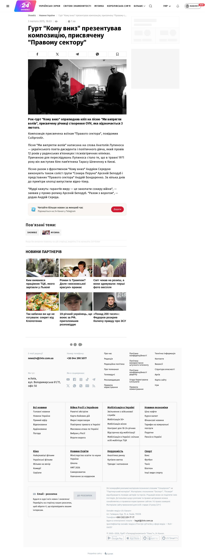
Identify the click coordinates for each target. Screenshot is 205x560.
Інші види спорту (154, 472)
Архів (157, 375)
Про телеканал (111, 369)
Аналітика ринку (116, 455)
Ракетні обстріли (79, 411)
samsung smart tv (169, 538)
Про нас (108, 354)
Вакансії (159, 364)
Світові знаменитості (77, 6)
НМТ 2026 (75, 467)
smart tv (151, 538)
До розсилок (84, 495)
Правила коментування (136, 388)
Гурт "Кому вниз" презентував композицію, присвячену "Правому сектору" (92, 16)
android (115, 538)
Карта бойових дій (80, 416)
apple (133, 538)
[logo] (25, 6)
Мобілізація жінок (117, 424)
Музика (99, 6)
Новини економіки (156, 407)
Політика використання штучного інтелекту (139, 363)
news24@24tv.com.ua (40, 358)
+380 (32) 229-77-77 (125, 517)
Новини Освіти (79, 451)
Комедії (37, 468)
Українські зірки (49, 6)
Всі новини (40, 407)
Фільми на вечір (41, 464)
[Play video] (77, 87)
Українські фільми (42, 459)
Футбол (148, 459)
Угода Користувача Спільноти (138, 381)
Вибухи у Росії (77, 433)
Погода (37, 433)
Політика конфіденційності (138, 355)
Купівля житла (115, 459)
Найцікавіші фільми (43, 455)
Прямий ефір (40, 420)
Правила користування (111, 386)
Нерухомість (115, 451)
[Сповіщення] (178, 6)
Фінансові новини (154, 420)
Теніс (147, 464)
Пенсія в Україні (153, 437)
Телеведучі (109, 375)
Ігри (157, 385)
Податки (149, 432)
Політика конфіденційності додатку (138, 372)
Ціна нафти (151, 411)
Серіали (37, 472)
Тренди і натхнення (117, 464)
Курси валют (151, 416)
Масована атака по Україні (84, 429)
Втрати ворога (78, 437)
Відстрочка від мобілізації (121, 432)
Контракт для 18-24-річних (121, 428)
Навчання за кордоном (82, 476)
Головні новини (41, 411)
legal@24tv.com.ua (144, 520)
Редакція (108, 359)
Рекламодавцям (112, 380)
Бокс (147, 455)
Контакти (159, 359)
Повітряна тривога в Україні (85, 424)
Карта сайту (160, 380)
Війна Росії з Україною (84, 407)
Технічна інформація (165, 354)
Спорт (148, 451)
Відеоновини (40, 424)
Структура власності (165, 369)
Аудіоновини (40, 429)
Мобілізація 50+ (115, 419)
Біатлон (149, 468)
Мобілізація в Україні (120, 407)
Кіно (36, 451)
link (68, 379)
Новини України (47, 16)
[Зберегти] (117, 54)
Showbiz (32, 16)
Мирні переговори (80, 420)
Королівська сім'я (119, 6)
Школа (73, 463)
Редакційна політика (114, 364)
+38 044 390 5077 (77, 358)
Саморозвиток (78, 472)
